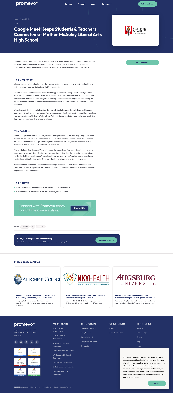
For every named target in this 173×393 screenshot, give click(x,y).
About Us (140, 328)
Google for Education (89, 342)
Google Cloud (86, 333)
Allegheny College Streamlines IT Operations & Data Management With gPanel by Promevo (35, 296)
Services (68, 4)
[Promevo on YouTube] (21, 342)
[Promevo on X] (37, 342)
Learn (93, 4)
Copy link (41, 227)
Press (139, 346)
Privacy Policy (134, 377)
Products (81, 4)
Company (106, 4)
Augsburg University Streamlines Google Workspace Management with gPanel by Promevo (135, 296)
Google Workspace (88, 328)
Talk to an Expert (147, 4)
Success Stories (25, 19)
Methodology (142, 333)
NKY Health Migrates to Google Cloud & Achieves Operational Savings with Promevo (85, 296)
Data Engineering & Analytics (63, 367)
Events (139, 337)
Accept (156, 383)
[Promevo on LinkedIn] (16, 342)
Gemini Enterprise (87, 337)
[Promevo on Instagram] (32, 342)
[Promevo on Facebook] (26, 342)
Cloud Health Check (116, 333)
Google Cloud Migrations (62, 362)
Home (16, 19)
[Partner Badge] (20, 352)
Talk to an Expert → (106, 240)
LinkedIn (25, 227)
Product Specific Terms (62, 387)
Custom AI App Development (63, 351)
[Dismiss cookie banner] (165, 352)
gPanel (111, 328)
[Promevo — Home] (27, 4)
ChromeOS (85, 346)
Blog (138, 342)
